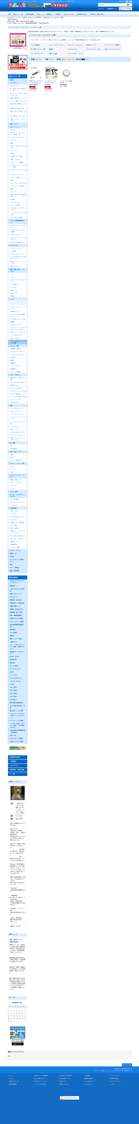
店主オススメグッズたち (41, 1081)
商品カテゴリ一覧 (14, 1081)
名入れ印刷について (65, 1078)
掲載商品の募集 (88, 1078)
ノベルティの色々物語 (40, 1084)
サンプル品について (90, 1081)
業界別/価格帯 (13, 1084)
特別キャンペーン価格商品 (41, 1075)
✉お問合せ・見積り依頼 (17, 769)
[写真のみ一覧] (83, 59)
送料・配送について (15, 939)
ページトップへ (128, 1064)
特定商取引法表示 (15, 757)
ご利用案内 (13, 761)
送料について (63, 1081)
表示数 (33, 59)
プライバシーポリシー (115, 1081)
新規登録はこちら (112, 8)
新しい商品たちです (40, 1078)
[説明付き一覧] (88, 59)
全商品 (12, 80)
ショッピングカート (115, 1075)
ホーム (11, 1075)
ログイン (102, 8)
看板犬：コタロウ (15, 926)
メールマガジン (14, 765)
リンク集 (12, 774)
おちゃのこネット (126, 1069)
